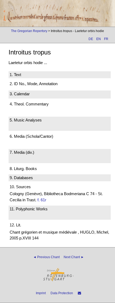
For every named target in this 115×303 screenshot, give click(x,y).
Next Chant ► (74, 257)
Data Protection (62, 293)
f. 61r (41, 200)
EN (98, 39)
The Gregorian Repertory (29, 31)
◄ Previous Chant (46, 257)
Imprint (41, 293)
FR (106, 39)
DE (91, 39)
